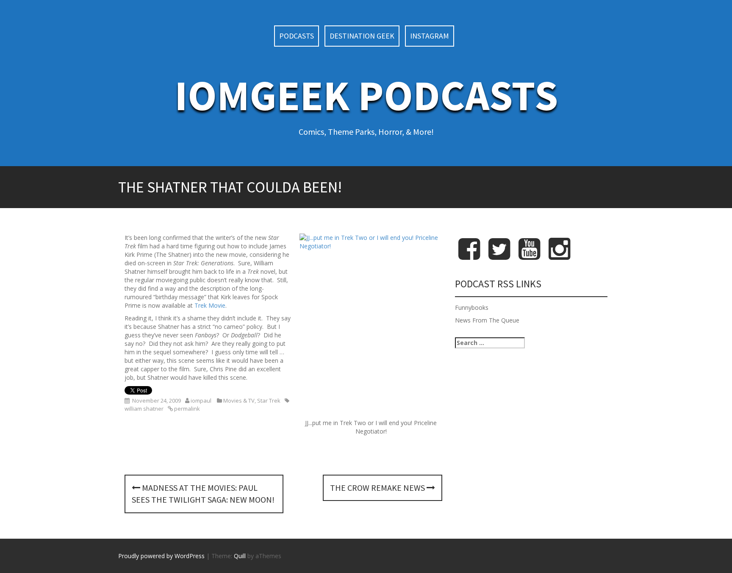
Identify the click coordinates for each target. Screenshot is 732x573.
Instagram (429, 36)
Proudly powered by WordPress (161, 556)
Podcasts (296, 36)
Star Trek (268, 400)
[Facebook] (469, 256)
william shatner (144, 408)
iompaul (201, 400)
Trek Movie (209, 305)
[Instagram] (559, 256)
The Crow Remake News (378, 487)
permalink (186, 408)
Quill (240, 556)
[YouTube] (529, 256)
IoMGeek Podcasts (366, 95)
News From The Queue (487, 320)
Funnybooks (471, 307)
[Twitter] (499, 256)
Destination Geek (362, 36)
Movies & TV (239, 400)
